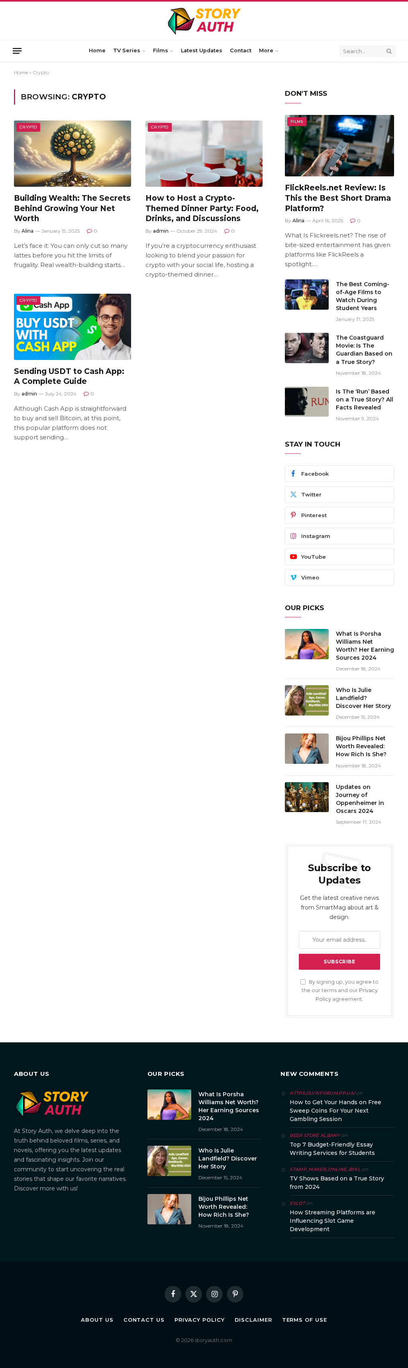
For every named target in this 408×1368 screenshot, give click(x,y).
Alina (27, 231)
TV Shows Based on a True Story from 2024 (337, 1182)
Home (97, 50)
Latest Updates (201, 50)
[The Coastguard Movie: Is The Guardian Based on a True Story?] (307, 348)
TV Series (126, 50)
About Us (97, 1320)
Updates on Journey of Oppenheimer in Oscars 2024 (360, 798)
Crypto (28, 127)
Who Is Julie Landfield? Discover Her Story (363, 698)
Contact (240, 50)
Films (160, 50)
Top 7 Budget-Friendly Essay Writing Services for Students (332, 1148)
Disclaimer (253, 1320)
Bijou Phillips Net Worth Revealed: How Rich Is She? (361, 746)
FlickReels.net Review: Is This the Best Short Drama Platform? (338, 198)
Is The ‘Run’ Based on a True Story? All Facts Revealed (364, 399)
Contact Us (144, 1320)
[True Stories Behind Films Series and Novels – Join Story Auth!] (204, 21)
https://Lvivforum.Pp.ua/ (322, 1093)
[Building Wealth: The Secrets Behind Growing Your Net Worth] (72, 153)
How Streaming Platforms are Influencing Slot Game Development (332, 1221)
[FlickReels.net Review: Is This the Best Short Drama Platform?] (339, 145)
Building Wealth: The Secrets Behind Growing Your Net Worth (72, 208)
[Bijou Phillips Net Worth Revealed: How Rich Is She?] (307, 748)
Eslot (297, 1203)
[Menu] (17, 50)
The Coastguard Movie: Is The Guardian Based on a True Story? (364, 349)
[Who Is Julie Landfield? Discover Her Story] (307, 700)
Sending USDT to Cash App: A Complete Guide (69, 376)
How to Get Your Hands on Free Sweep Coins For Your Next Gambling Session (335, 1111)
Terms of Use (304, 1320)
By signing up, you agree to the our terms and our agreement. (340, 990)
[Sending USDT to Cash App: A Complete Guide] (72, 327)
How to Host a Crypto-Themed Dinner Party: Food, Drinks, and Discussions (202, 208)
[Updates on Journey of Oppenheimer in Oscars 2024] (307, 797)
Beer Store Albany (315, 1135)
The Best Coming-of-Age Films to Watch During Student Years (362, 296)
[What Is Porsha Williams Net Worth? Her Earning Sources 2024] (307, 644)
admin (161, 231)
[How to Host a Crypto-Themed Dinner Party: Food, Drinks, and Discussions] (204, 153)
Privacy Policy (200, 1320)
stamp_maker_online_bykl (325, 1169)
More (266, 50)
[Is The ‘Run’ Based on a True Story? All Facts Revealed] (307, 402)
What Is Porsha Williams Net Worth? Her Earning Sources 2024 (365, 645)
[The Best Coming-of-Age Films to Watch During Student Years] (307, 294)
